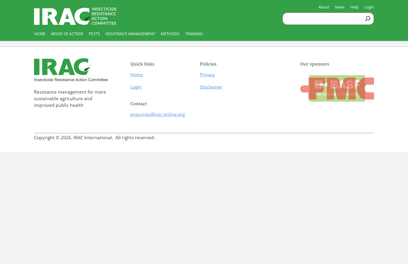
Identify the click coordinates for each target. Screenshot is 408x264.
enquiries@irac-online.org (157, 114)
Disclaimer (211, 87)
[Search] (368, 18)
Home (136, 75)
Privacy (207, 75)
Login (136, 87)
